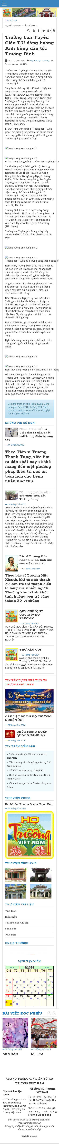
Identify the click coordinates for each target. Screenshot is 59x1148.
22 (50, 992)
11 (22, 986)
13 (36, 986)
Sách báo (11, 928)
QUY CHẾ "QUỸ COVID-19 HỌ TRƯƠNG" (31, 615)
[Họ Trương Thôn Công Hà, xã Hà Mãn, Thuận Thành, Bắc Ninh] (40, 875)
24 (15, 997)
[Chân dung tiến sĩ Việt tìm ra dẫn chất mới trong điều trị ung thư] (11, 432)
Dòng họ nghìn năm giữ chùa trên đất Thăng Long (34, 495)
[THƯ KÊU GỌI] (11, 654)
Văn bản (10, 934)
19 (29, 992)
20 (36, 992)
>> (48, 968)
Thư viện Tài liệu (19, 904)
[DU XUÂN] (15, 1033)
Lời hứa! (37, 1054)
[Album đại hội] (15, 875)
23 (8, 997)
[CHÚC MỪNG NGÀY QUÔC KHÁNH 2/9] (10, 734)
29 (50, 997)
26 (29, 997)
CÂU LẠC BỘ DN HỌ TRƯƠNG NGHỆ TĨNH (28, 718)
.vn (39, 1122)
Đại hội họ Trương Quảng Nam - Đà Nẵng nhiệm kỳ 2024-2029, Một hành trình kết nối (29, 804)
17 (15, 992)
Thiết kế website (29, 1136)
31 (15, 1003)
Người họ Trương (39, 60)
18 (22, 992)
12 (29, 986)
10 (15, 986)
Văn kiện (10, 911)
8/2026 (29, 967)
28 (43, 997)
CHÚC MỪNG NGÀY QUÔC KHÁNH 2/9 (32, 733)
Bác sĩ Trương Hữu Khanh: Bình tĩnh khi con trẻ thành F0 (35, 560)
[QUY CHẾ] (11, 616)
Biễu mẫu (11, 917)
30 (8, 1003)
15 (50, 986)
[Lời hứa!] (44, 1033)
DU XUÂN (10, 1054)
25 (22, 997)
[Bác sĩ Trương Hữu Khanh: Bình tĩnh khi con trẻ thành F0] (11, 563)
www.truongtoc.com (28, 1122)
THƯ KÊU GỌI (30, 650)
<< (11, 968)
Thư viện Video (17, 798)
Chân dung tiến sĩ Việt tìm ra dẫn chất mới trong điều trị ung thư (29, 434)
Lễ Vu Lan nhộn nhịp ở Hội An (26, 770)
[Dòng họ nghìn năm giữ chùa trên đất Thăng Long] (11, 495)
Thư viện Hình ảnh (20, 863)
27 (36, 997)
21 (43, 992)
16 (8, 992)
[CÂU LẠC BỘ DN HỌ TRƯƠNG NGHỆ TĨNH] (29, 701)
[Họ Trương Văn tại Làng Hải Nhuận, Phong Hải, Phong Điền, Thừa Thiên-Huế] (15, 891)
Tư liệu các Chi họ (16, 922)
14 (43, 986)
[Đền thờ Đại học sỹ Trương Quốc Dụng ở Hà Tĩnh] (40, 891)
